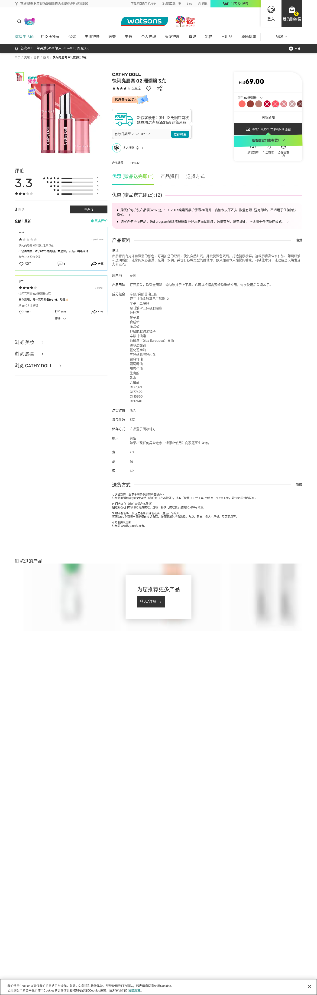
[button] (291, 13)
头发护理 (172, 36)
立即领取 (180, 134)
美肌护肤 (92, 36)
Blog (189, 3)
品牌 (279, 36)
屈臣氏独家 (50, 36)
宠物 (208, 36)
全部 (18, 221)
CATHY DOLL (126, 74)
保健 (72, 36)
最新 (27, 221)
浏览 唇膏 (25, 354)
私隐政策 (134, 990)
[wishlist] (148, 88)
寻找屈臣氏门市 (171, 3)
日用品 (226, 36)
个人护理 (148, 36)
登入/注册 (148, 601)
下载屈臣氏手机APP (143, 3)
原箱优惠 (248, 36)
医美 (112, 36)
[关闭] (309, 986)
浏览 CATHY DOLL (34, 365)
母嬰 (192, 36)
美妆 (128, 36)
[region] (158, 987)
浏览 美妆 (25, 342)
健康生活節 (24, 36)
